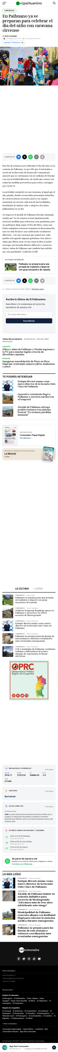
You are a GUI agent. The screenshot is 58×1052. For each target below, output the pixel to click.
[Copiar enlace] (42, 157)
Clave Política (28, 1029)
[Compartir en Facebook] (18, 157)
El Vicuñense (43, 1011)
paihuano (8, 342)
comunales (30, 339)
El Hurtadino (30, 1013)
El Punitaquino (21, 1016)
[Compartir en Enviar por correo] (36, 157)
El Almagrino (7, 998)
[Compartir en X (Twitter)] (24, 157)
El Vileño (29, 1018)
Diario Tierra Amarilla (19, 1001)
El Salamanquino (17, 1018)
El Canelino (48, 1016)
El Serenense (18, 1011)
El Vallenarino (42, 1001)
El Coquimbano (31, 1011)
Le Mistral (39, 1029)
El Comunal (6, 1011)
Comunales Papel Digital (11, 1029)
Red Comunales (11, 36)
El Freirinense (18, 1003)
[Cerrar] (54, 1048)
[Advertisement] (29, 119)
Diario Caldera (32, 998)
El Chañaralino (19, 998)
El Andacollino (18, 1013)
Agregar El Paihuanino (12, 42)
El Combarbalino (35, 1016)
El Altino (32, 1001)
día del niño (43, 339)
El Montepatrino (43, 1013)
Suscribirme (29, 321)
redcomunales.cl (8, 975)
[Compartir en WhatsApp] (30, 157)
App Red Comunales (28, 1031)
